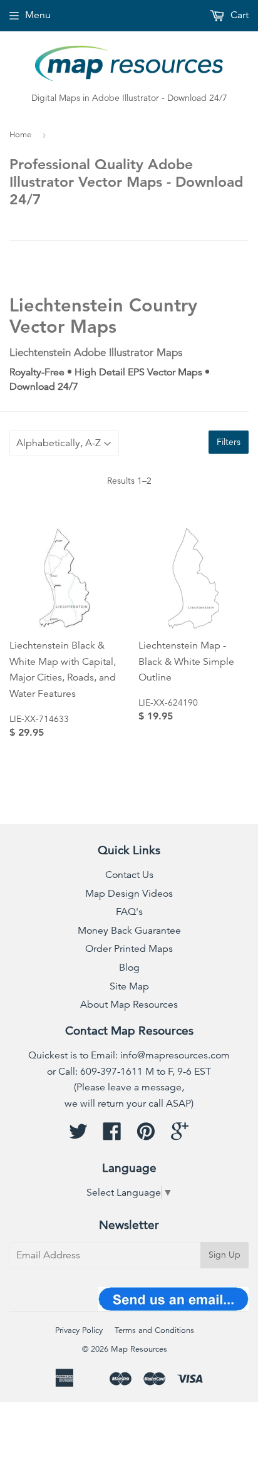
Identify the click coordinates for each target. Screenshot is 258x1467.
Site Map (129, 986)
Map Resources (139, 1349)
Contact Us (129, 875)
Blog (129, 967)
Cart (238, 15)
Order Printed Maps (129, 948)
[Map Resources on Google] (179, 1135)
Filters (228, 441)
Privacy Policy (79, 1330)
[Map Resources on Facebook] (112, 1135)
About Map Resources (129, 1004)
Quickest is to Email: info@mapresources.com (129, 1055)
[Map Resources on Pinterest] (146, 1135)
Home (20, 135)
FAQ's (129, 912)
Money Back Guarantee (129, 930)
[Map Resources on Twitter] (78, 1135)
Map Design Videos (129, 893)
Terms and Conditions (154, 1330)
